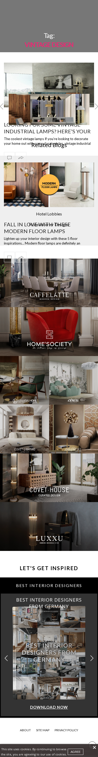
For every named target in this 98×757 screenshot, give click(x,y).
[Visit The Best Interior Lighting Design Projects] (49, 114)
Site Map (42, 730)
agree (75, 751)
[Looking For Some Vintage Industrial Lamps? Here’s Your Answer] (49, 85)
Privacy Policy (66, 730)
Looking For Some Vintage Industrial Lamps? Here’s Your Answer (47, 131)
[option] (49, 109)
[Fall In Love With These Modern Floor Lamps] (49, 184)
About (25, 730)
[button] (91, 658)
